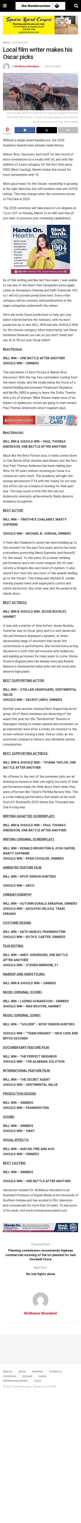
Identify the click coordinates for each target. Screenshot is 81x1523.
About (22, 1371)
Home (6, 42)
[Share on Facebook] (25, 130)
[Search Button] (76, 6)
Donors (43, 1376)
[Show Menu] (5, 6)
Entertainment (20, 42)
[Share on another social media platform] (68, 130)
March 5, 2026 (53, 66)
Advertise (37, 1371)
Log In (37, 1380)
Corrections (9, 1376)
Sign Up (7, 1371)
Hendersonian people (15, 1380)
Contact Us (55, 1371)
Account (27, 1376)
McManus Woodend (27, 66)
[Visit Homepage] (40, 6)
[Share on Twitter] (46, 130)
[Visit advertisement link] (40, 28)
